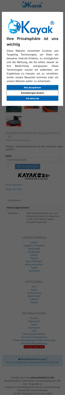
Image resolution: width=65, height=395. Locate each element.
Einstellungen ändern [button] (32, 92)
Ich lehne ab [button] (32, 98)
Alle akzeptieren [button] (32, 87)
